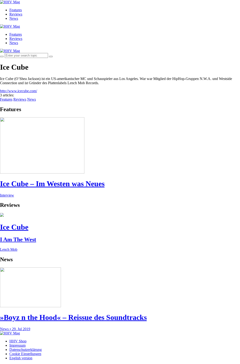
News (13, 18)
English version (20, 358)
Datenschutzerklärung (25, 350)
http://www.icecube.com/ (18, 91)
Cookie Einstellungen (25, 354)
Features (15, 10)
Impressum (17, 345)
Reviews (15, 14)
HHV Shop (17, 341)
